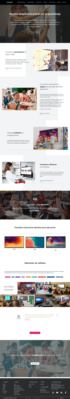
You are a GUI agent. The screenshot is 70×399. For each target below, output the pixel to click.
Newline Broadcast (17, 394)
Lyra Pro (4, 384)
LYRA (14, 249)
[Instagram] (53, 392)
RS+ (56, 250)
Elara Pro (4, 385)
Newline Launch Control (18, 388)
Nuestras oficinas (43, 390)
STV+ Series (5, 391)
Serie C (4, 388)
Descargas (42, 384)
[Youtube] (57, 392)
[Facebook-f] (66, 392)
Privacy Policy (28, 398)
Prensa (30, 387)
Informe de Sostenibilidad (44, 392)
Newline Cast (16, 392)
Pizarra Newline (16, 391)
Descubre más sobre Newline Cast (46, 180)
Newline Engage (17, 385)
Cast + (15, 384)
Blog (30, 385)
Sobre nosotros (43, 389)
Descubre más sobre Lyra (45, 113)
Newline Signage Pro (17, 387)
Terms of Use (37, 398)
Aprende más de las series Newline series (13, 68)
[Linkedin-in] (61, 392)
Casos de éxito (31, 384)
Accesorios (5, 392)
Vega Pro (4, 387)
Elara (35, 249)
